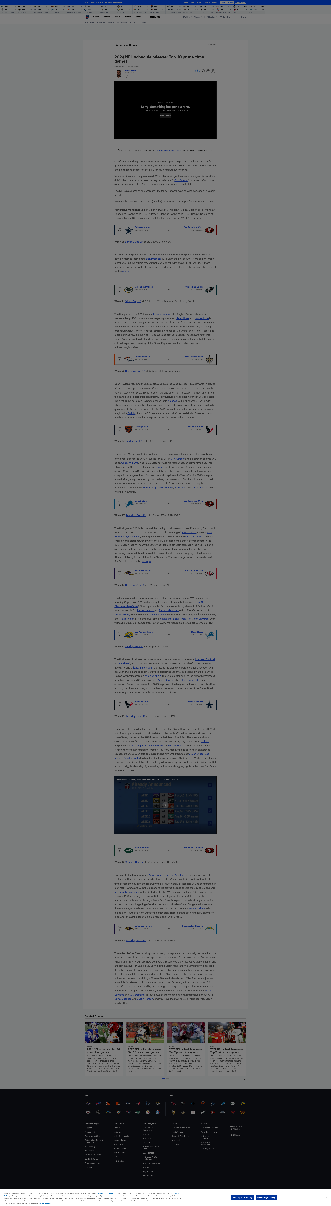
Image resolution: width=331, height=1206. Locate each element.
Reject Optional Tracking (242, 1197)
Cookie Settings (45, 1203)
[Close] (327, 1197)
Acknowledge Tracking (266, 1197)
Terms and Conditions (104, 1193)
